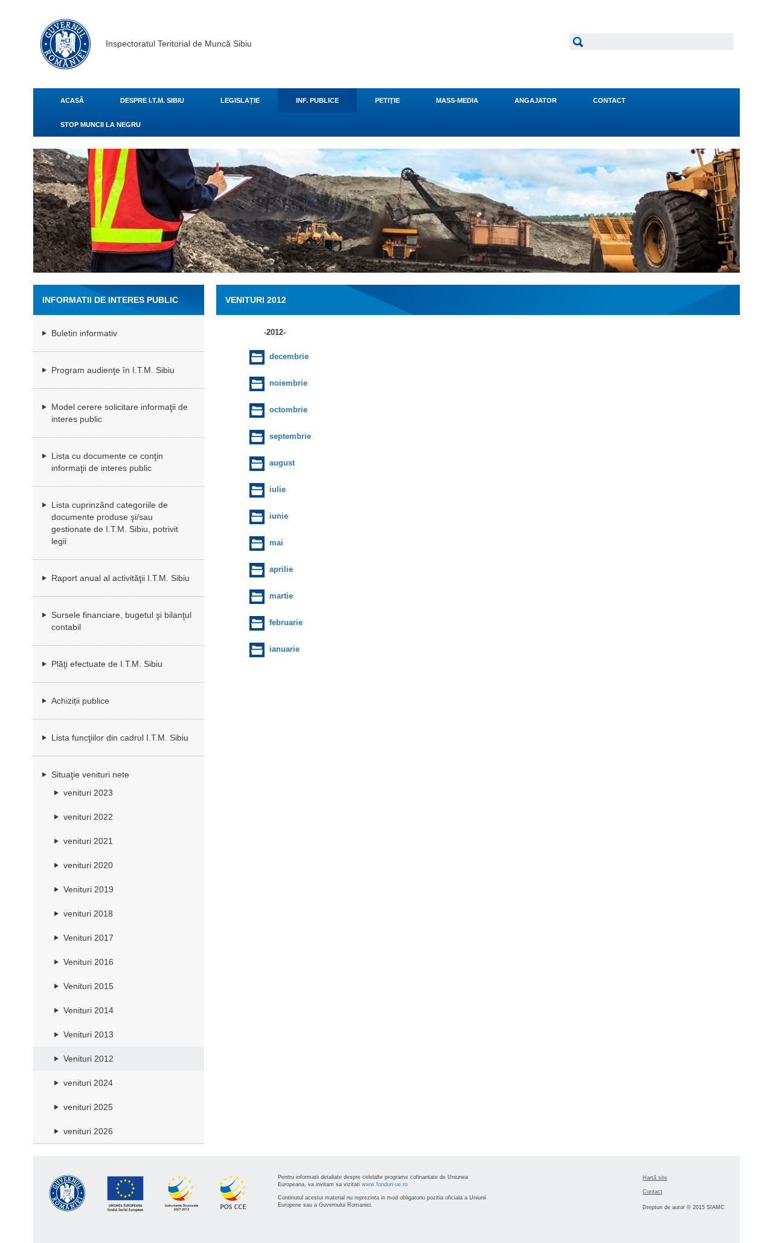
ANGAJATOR (536, 100)
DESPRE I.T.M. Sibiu (152, 100)
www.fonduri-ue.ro (385, 1184)
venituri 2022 (88, 817)
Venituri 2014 (88, 1010)
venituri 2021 (88, 841)
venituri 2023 (88, 792)
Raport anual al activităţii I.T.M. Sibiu (120, 578)
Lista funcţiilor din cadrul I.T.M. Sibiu (119, 737)
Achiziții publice (80, 701)
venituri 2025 (88, 1107)
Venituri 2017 (88, 938)
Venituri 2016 (88, 962)
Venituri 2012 (88, 1058)
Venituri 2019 (88, 889)
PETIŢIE (387, 100)
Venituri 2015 (88, 986)
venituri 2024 (88, 1083)
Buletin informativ (84, 333)
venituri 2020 (88, 865)
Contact (652, 1192)
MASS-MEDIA (457, 100)
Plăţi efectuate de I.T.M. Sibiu (106, 664)
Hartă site (655, 1178)
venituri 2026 (88, 1131)
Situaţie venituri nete (90, 774)
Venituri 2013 (88, 1034)
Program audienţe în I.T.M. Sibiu (113, 370)
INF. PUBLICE (317, 100)
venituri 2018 (88, 913)
